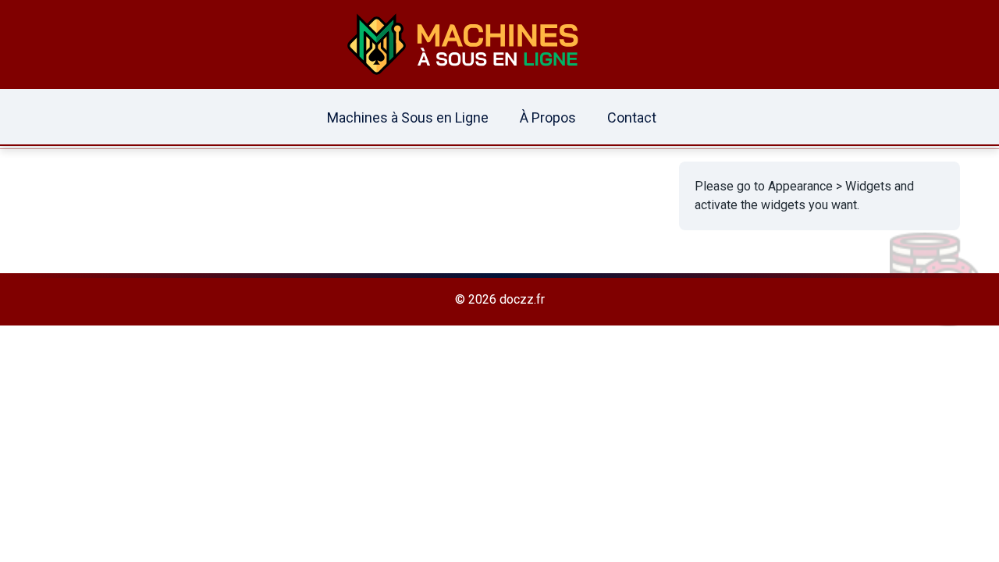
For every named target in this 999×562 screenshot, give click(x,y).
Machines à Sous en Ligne (408, 117)
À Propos (548, 117)
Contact (631, 117)
